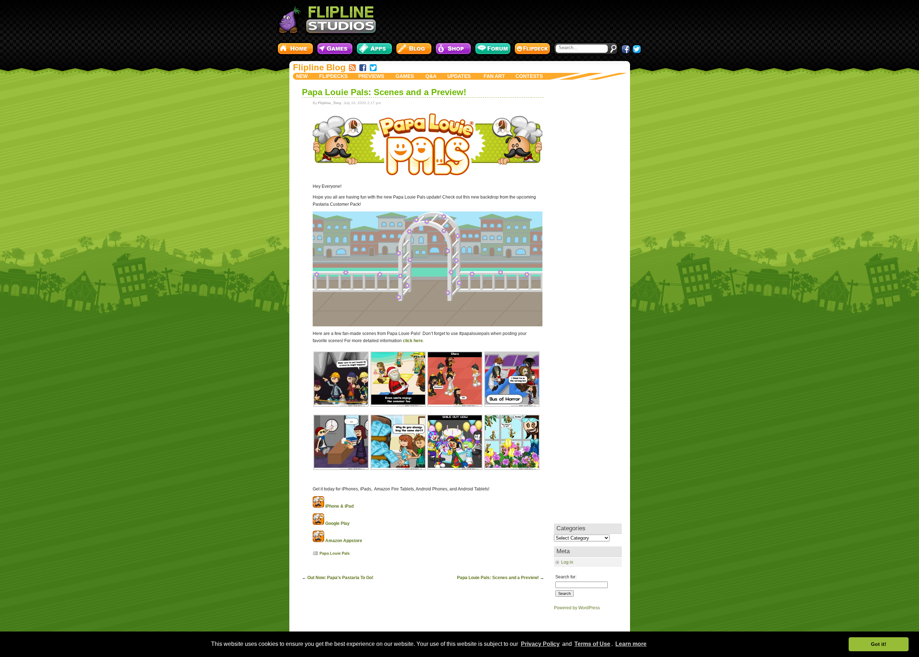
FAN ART (494, 76)
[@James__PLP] (398, 468)
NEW (302, 76)
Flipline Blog (319, 67)
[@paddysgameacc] (398, 405)
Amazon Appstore (343, 540)
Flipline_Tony (329, 103)
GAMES (405, 76)
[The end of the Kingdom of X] (427, 324)
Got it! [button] (878, 644)
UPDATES (459, 76)
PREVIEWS (371, 76)
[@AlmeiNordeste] (454, 468)
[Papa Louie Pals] (427, 177)
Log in (567, 562)
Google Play (337, 523)
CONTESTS (529, 76)
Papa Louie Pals (334, 553)
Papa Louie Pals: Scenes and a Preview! (384, 92)
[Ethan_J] (341, 405)
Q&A (431, 76)
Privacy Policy (540, 644)
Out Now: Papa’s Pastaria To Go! (340, 577)
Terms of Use (592, 644)
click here (413, 340)
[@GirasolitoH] (454, 405)
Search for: (566, 576)
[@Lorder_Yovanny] (512, 468)
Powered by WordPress (577, 607)
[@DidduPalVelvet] (341, 468)
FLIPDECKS (333, 76)
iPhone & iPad (339, 506)
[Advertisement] (511, 20)
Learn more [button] (631, 644)
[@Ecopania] (512, 405)
